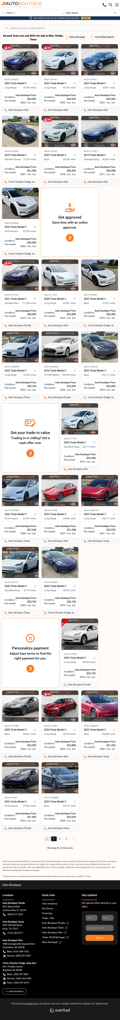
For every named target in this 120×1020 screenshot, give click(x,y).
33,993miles (29, 374)
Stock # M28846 (51, 797)
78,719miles (29, 590)
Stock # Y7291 (70, 438)
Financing (47, 913)
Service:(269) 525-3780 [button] (19, 978)
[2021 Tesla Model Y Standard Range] (20, 275)
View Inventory (49, 903)
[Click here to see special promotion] (60, 18)
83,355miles (29, 231)
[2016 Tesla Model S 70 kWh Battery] (60, 347)
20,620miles (69, 159)
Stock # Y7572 (50, 295)
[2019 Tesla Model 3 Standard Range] (20, 131)
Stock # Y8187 (50, 79)
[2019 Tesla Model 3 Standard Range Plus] (99, 131)
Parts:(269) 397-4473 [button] (18, 982)
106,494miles (69, 374)
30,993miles (29, 87)
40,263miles (108, 159)
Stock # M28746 (91, 510)
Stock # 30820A (51, 367)
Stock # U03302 (12, 151)
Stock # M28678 (91, 726)
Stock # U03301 (51, 582)
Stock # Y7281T (91, 151)
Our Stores (47, 908)
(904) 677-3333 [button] (15, 914)
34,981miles (108, 87)
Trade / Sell (48, 918)
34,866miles (69, 518)
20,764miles (69, 734)
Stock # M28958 (12, 367)
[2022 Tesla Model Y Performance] (20, 203)
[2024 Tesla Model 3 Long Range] (60, 706)
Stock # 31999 (70, 654)
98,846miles (89, 662)
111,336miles (29, 303)
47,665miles (29, 805)
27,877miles (108, 303)
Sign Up (99, 938)
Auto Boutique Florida (53, 923)
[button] (104, 5)
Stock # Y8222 (90, 79)
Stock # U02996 (12, 223)
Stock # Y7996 (50, 726)
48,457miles (69, 590)
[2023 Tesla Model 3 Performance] (20, 777)
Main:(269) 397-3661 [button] (18, 974)
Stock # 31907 (11, 797)
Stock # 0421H (11, 582)
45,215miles (69, 805)
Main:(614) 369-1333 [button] (18, 951)
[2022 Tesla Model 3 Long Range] (99, 490)
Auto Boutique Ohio (52, 932)
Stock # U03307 (91, 295)
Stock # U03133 (91, 367)
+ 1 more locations (14, 991)
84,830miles (108, 734)
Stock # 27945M (12, 510)
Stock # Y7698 (50, 510)
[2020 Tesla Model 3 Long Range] (60, 275)
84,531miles (29, 734)
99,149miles (69, 87)
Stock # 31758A (12, 726)
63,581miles (69, 303)
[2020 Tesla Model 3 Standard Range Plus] (79, 418)
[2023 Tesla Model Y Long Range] (20, 59)
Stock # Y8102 (50, 151)
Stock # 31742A (12, 295)
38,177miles (89, 446)
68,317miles (108, 518)
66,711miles (108, 374)
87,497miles (29, 518)
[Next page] (72, 838)
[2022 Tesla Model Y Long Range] (60, 59)
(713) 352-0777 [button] (15, 933)
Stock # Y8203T (12, 79)
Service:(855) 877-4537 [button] (19, 955)
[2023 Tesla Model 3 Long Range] (99, 59)
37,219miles (29, 159)
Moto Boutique (50, 942)
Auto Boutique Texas (53, 927)
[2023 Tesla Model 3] (60, 131)
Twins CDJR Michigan (53, 937)
